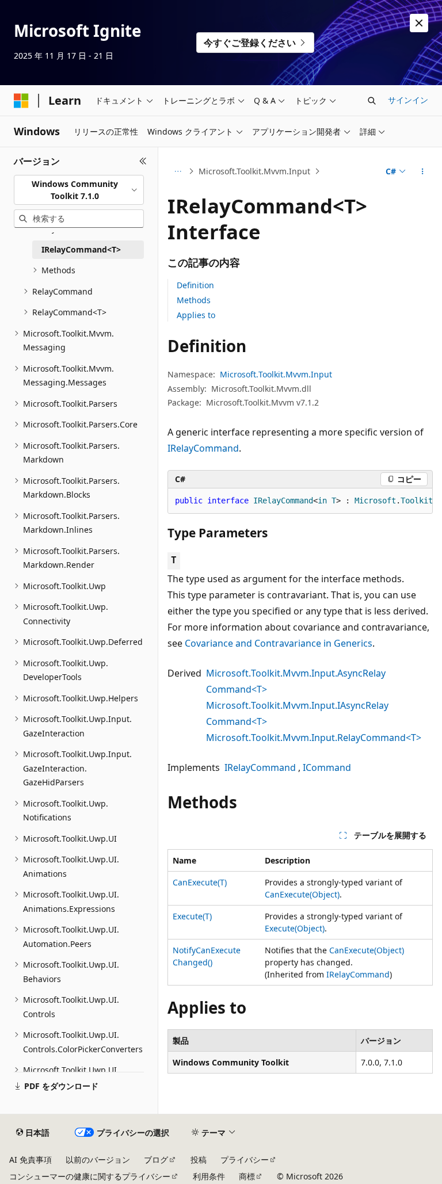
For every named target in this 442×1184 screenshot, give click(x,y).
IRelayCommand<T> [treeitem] (81, 249)
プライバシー (244, 1159)
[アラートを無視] (419, 23)
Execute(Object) (295, 928)
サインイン (408, 99)
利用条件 (209, 1176)
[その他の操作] (423, 171)
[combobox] (79, 190)
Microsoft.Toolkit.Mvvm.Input (254, 171)
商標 (247, 1176)
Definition (195, 285)
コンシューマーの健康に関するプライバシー (89, 1176)
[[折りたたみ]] (143, 161)
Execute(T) (192, 916)
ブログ (156, 1159)
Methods (194, 300)
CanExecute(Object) (302, 894)
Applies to (196, 315)
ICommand (327, 767)
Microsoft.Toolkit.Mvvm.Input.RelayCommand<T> (313, 737)
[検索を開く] (371, 100)
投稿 (198, 1159)
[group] (300, 501)
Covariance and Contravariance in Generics (278, 643)
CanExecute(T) (200, 882)
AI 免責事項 (30, 1159)
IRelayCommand (203, 448)
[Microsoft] (21, 100)
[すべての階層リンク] (177, 171)
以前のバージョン (98, 1159)
